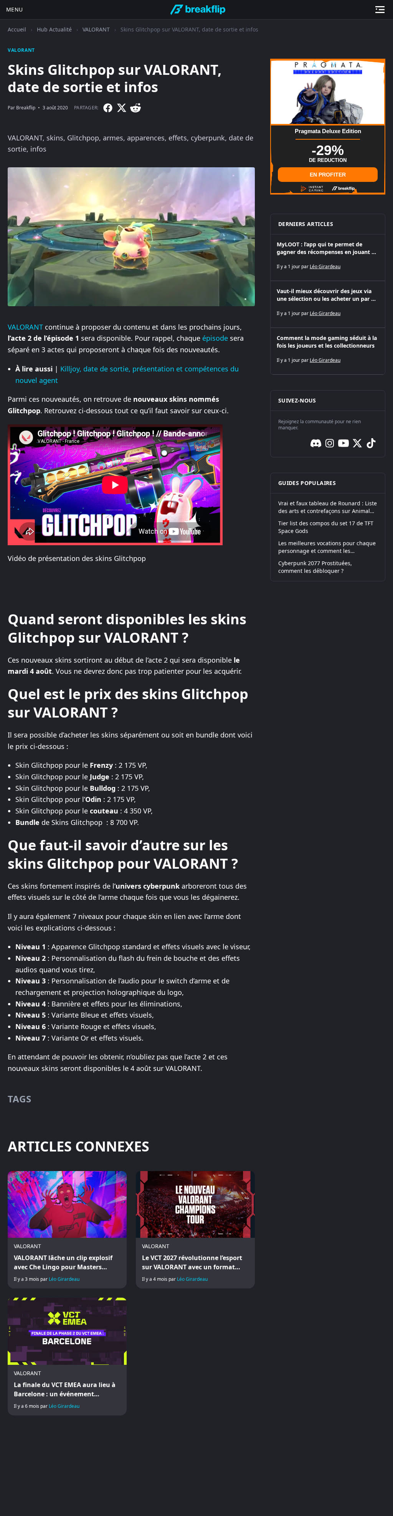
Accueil (17, 29)
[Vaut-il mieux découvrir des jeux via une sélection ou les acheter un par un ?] (328, 304)
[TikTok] (371, 443)
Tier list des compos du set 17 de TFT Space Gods (325, 527)
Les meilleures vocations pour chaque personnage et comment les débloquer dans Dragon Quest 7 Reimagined (327, 547)
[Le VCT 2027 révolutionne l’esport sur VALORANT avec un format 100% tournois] (195, 1229)
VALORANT (96, 29)
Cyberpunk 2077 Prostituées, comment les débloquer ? (315, 566)
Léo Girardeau (64, 1279)
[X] (122, 108)
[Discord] (316, 443)
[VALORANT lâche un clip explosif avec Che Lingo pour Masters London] (67, 1229)
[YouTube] (343, 443)
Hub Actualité (54, 29)
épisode (215, 338)
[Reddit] (135, 108)
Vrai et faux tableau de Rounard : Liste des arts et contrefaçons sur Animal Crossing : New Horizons (327, 507)
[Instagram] (330, 443)
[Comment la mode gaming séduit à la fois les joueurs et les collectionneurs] (328, 351)
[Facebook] (108, 108)
